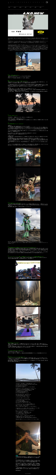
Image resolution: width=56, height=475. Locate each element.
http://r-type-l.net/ (18, 470)
